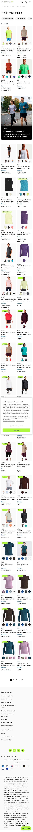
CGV (15, 759)
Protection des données (23, 759)
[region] (16, 416)
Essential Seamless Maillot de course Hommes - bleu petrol (8, 565)
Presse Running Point (6, 739)
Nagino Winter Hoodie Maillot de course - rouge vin (24, 334)
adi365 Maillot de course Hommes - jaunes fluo (8, 49)
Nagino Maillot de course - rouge (8, 333)
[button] (2, 2)
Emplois (3, 733)
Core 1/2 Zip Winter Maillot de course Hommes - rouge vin (24, 499)
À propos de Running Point (7, 736)
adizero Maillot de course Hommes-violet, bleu (24, 233)
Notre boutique (4, 719)
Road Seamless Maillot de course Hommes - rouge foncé (8, 83)
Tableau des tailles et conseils (8, 710)
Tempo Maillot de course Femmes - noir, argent (8, 167)
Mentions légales (8, 759)
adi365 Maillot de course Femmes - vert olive (8, 531)
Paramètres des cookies (7, 725)
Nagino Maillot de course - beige (8, 366)
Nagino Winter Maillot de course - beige (23, 465)
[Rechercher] (22, 2)
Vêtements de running (9, 6)
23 (22, 679)
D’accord (16, 430)
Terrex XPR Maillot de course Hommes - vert (23, 300)
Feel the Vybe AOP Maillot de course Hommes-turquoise (24, 201)
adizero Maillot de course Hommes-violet (24, 267)
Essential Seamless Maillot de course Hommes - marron (24, 599)
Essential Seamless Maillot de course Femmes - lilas (8, 599)
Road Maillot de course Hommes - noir (7, 267)
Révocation (16, 762)
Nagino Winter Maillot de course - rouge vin (8, 465)
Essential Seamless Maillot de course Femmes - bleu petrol (24, 565)
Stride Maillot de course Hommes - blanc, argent (23, 167)
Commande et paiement (7, 696)
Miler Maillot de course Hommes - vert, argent (23, 83)
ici (15, 418)
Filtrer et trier (26, 828)
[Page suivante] (25, 680)
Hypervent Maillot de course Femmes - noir (7, 200)
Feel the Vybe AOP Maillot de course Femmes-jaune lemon (8, 234)
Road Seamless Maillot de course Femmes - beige (24, 49)
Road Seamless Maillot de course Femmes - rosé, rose (8, 301)
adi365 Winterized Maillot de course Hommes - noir (24, 531)
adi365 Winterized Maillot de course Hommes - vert (24, 366)
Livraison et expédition (6, 699)
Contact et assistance (6, 722)
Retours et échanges (6, 702)
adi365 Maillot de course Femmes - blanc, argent (8, 498)
